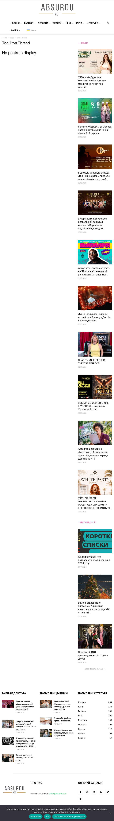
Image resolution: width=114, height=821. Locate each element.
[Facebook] (80, 792)
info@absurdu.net (58, 793)
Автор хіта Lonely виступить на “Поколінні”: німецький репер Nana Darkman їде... (94, 271)
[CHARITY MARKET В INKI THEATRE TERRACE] (95, 344)
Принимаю (35, 816)
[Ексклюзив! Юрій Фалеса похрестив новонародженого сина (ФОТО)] (46, 704)
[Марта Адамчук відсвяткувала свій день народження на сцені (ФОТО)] (8, 704)
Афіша (14, 30)
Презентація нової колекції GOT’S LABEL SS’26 (25, 757)
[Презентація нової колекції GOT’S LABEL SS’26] (8, 758)
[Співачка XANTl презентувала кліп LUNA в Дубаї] (95, 636)
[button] (108, 23)
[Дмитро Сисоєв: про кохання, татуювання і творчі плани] (46, 733)
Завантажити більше (94, 669)
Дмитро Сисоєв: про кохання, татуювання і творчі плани (63, 733)
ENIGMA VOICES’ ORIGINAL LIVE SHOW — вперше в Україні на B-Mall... (93, 406)
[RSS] (101, 792)
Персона (43, 23)
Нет (47, 816)
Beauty (57, 23)
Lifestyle (92, 23)
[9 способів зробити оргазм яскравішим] (46, 721)
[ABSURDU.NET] (57, 10)
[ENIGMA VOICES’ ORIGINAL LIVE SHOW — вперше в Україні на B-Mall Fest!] (95, 387)
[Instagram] (87, 792)
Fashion (28, 23)
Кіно (68, 23)
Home (4, 37)
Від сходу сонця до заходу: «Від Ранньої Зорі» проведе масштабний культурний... (94, 176)
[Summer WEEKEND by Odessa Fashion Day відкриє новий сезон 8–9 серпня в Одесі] (95, 110)
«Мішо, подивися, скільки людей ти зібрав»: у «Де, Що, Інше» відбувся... (94, 317)
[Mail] (94, 792)
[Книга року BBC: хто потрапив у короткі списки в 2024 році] (95, 541)
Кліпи (79, 23)
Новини (15, 23)
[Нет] (110, 813)
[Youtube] (80, 799)
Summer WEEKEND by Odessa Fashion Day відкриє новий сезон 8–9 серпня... (94, 130)
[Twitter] (107, 792)
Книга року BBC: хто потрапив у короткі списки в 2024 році (94, 560)
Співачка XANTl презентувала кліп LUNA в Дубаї (93, 655)
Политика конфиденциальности (69, 816)
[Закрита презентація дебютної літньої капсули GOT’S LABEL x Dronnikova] (8, 724)
